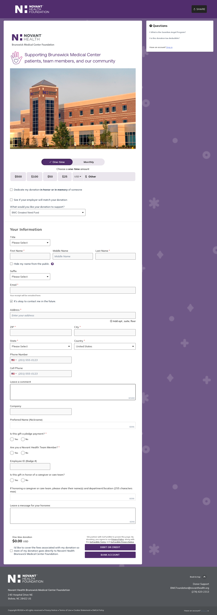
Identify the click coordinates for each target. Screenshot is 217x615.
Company (15, 406)
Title (12, 237)
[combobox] (45, 212)
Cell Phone (16, 368)
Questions (159, 26)
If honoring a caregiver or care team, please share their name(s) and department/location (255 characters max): (71, 490)
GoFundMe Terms (98, 542)
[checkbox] (46, 189)
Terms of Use (65, 610)
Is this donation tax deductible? (165, 38)
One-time (59, 162)
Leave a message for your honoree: (30, 505)
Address (15, 309)
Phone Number (19, 354)
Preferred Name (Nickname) (26, 419)
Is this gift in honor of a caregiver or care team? (37, 474)
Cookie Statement (82, 610)
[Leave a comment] (73, 392)
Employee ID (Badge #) (23, 461)
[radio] (59, 162)
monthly (89, 162)
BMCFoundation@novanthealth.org (189, 587)
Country (78, 340)
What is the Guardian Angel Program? (168, 32)
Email (13, 284)
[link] (32, 9)
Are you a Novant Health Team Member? (34, 447)
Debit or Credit (110, 547)
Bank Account (110, 554)
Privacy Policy (117, 539)
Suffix (13, 271)
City (76, 327)
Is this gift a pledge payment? (27, 433)
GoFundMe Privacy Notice (122, 542)
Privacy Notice (50, 610)
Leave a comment (20, 381)
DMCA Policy (98, 610)
